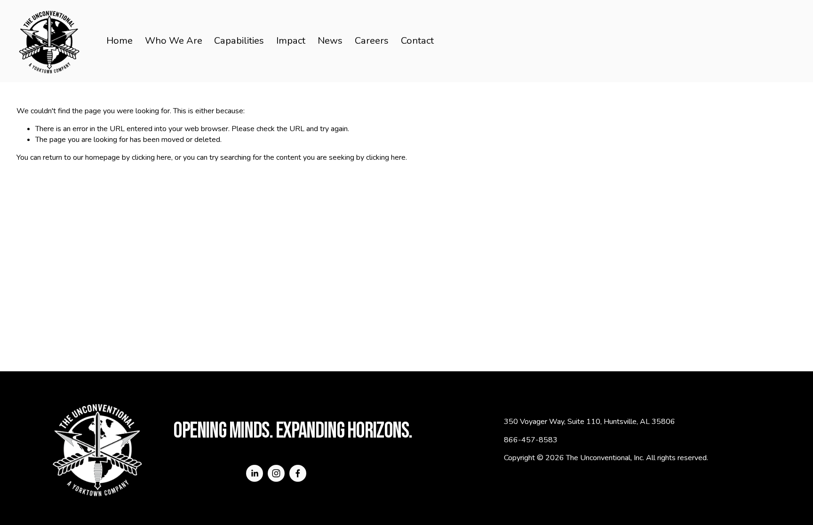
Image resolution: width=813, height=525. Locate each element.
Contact (417, 40)
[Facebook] (297, 473)
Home (119, 40)
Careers (372, 40)
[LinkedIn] (254, 473)
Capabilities (239, 40)
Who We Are (173, 40)
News (330, 40)
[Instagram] (276, 473)
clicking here (151, 157)
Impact (290, 40)
